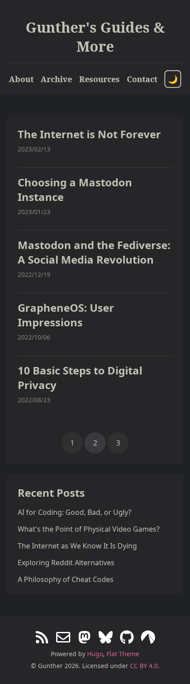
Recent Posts (51, 492)
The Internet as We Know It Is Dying (77, 546)
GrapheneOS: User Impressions (66, 314)
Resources (99, 79)
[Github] (127, 638)
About (21, 79)
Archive (56, 79)
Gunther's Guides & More (95, 37)
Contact (142, 79)
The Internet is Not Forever (89, 134)
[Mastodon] (84, 638)
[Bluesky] (106, 638)
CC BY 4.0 (144, 665)
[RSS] (42, 638)
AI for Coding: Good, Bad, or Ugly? (74, 512)
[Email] (63, 638)
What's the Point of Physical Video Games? (89, 529)
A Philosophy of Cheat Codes (66, 579)
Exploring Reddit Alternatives (66, 562)
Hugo (95, 654)
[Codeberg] (148, 638)
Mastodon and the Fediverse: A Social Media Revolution (94, 252)
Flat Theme (122, 654)
